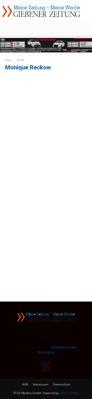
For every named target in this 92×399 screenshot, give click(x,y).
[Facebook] (46, 366)
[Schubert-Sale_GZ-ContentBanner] (46, 45)
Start (8, 60)
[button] (8, 28)
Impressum (40, 384)
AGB (25, 384)
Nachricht (23, 241)
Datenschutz (61, 384)
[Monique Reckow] (35, 73)
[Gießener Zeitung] (41, 11)
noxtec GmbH (68, 393)
